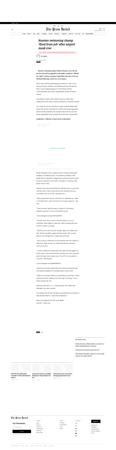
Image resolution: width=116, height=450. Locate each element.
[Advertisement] (58, 11)
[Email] (69, 65)
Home (40, 52)
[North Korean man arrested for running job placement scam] (63, 368)
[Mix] (80, 65)
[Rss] (76, 436)
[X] (51, 65)
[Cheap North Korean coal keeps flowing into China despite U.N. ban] (42, 368)
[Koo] (105, 65)
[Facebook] (47, 65)
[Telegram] (76, 65)
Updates (45, 52)
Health (61, 428)
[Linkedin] (62, 65)
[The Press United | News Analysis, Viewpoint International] (58, 29)
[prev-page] (12, 383)
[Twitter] (76, 426)
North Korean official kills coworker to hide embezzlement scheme (21, 375)
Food (61, 426)
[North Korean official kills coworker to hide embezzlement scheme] (21, 368)
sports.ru (52, 285)
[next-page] (14, 383)
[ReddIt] (54, 65)
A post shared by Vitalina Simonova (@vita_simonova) (57, 168)
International (94, 425)
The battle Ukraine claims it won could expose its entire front (89, 355)
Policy (92, 433)
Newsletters (93, 427)
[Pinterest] (65, 65)
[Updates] (38, 56)
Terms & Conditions (95, 431)
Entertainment (63, 424)
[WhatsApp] (58, 65)
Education (62, 422)
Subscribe (22, 431)
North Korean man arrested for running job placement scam (62, 374)
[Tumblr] (72, 65)
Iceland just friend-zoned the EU (87, 350)
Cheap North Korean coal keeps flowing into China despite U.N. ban (41, 375)
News (42, 332)
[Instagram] (76, 431)
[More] (109, 65)
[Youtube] (76, 433)
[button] (12, 29)
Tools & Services (95, 429)
